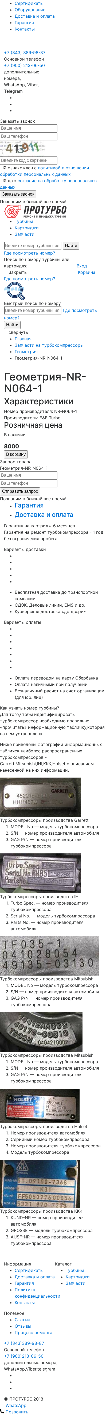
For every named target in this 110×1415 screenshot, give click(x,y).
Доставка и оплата (35, 16)
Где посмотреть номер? (29, 253)
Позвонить (16, 1411)
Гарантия (24, 22)
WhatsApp (15, 1405)
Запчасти (24, 234)
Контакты (25, 29)
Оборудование (30, 9)
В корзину (16, 454)
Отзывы (23, 1326)
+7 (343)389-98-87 (24, 1343)
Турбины (24, 221)
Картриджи (27, 227)
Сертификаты (29, 3)
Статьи (22, 1319)
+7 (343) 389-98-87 (24, 52)
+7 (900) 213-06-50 (25, 46)
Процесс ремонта (33, 1332)
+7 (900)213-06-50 (24, 1356)
